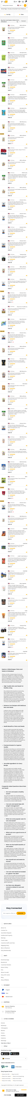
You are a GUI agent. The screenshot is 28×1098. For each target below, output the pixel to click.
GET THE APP (20, 1095)
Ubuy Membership (6, 950)
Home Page (4, 9)
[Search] (25, 5)
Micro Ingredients (23, 583)
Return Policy (4, 967)
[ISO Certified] (16, 1066)
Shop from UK (15, 1074)
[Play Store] (14, 1054)
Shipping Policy (5, 945)
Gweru (3, 1033)
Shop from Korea (6, 1078)
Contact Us (4, 930)
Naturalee (25, 383)
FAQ (2, 970)
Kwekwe (3, 1035)
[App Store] (5, 1054)
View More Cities (5, 1043)
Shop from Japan (6, 1076)
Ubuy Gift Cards (5, 975)
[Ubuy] (6, 1)
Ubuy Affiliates (5, 980)
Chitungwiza (4, 1028)
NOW (26, 79)
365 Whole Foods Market (23, 122)
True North (24, 598)
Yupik (26, 610)
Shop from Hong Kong (18, 1076)
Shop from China (17, 1078)
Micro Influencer (5, 948)
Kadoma (3, 1038)
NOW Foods (24, 172)
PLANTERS (25, 67)
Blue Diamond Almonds (23, 319)
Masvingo (3, 1040)
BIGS (26, 476)
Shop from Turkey (6, 1080)
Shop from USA (5, 1074)
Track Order (4, 940)
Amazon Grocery (23, 200)
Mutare (3, 1030)
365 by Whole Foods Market (23, 25)
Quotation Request (6, 933)
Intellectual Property (6, 935)
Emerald (25, 37)
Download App (5, 960)
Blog (2, 977)
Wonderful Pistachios (23, 52)
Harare (3, 1023)
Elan (26, 489)
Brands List (4, 962)
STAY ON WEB (7, 1095)
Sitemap (3, 938)
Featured (23, 21)
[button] (16, 2)
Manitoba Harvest (23, 461)
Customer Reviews (6, 965)
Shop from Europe (17, 1080)
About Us (3, 928)
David (26, 148)
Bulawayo (3, 1025)
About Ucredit (5, 972)
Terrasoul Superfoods (23, 254)
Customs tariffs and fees (8, 943)
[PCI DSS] (4, 1067)
